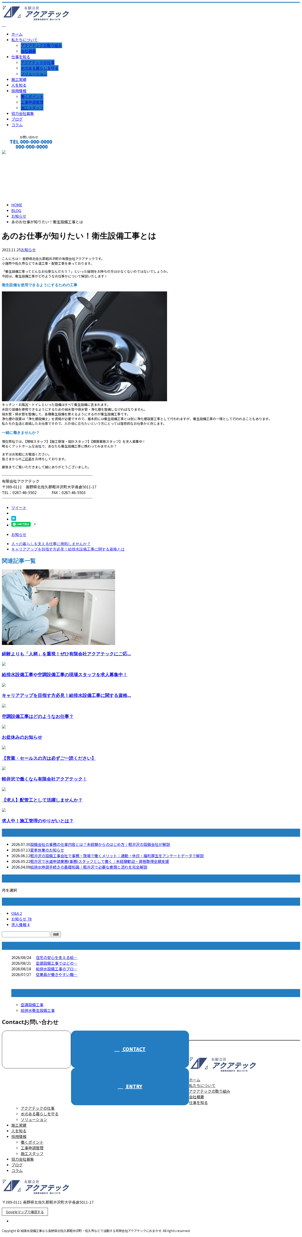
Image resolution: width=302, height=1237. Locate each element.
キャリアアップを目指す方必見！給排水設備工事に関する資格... (66, 695)
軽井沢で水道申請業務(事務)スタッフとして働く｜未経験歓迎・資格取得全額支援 (99, 861)
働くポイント (32, 96)
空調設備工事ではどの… (56, 963)
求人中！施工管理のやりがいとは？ (38, 820)
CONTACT (18, 153)
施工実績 (18, 79)
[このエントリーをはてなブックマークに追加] (13, 519)
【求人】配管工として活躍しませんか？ (42, 800)
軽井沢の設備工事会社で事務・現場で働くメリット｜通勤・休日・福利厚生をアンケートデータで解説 (117, 855)
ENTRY (133, 1086)
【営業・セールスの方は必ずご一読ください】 (49, 758)
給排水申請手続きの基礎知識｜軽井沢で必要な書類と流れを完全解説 (88, 867)
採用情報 (18, 91)
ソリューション (34, 74)
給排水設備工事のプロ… (56, 969)
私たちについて (24, 40)
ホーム (17, 34)
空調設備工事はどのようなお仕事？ (38, 716)
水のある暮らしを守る (40, 68)
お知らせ (28, 249)
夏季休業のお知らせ (47, 850)
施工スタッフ (32, 108)
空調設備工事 (32, 1004)
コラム (17, 125)
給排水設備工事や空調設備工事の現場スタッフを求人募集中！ (64, 674)
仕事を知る (20, 57)
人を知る (18, 85)
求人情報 (20, 924)
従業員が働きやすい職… (56, 974)
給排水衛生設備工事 (38, 1010)
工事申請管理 (32, 102)
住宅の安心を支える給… (56, 957)
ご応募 (27, 458)
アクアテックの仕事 (38, 62)
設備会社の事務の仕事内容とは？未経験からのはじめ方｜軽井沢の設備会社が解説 (100, 844)
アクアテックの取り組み (41, 45)
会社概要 (28, 51)
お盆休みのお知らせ (22, 737)
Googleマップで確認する (25, 1211)
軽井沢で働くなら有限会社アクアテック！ (44, 779)
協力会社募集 (22, 113)
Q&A (16, 913)
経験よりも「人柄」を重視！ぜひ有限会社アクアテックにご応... (66, 654)
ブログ (17, 119)
